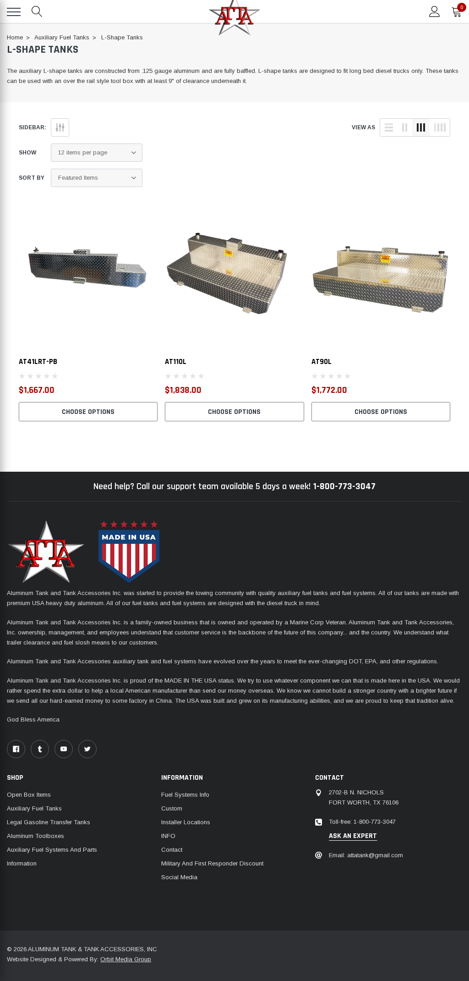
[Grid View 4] (440, 127)
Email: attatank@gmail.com (366, 855)
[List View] (389, 127)
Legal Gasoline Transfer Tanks (48, 822)
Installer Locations (185, 822)
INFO (168, 835)
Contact (171, 849)
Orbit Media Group (125, 959)
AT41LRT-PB (38, 362)
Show (27, 152)
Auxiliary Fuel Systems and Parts (52, 849)
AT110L (175, 362)
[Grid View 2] (405, 127)
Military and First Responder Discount (212, 863)
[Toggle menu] (14, 12)
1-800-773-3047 (344, 486)
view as (363, 127)
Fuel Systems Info (185, 794)
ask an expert (353, 836)
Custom (171, 808)
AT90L (321, 362)
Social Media (179, 877)
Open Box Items (29, 794)
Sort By (31, 178)
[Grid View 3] (421, 127)
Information (22, 863)
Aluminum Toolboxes (35, 835)
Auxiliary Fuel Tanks (34, 808)
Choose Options (88, 412)
